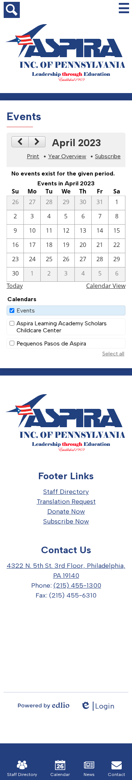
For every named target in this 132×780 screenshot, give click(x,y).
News (89, 774)
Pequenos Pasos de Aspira (51, 343)
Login (97, 706)
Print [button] (33, 156)
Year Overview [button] (67, 156)
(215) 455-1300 (77, 585)
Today (15, 286)
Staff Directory (22, 774)
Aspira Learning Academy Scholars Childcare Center (61, 327)
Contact (116, 774)
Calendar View (105, 286)
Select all (113, 354)
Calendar (60, 774)
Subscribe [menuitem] (108, 156)
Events (25, 310)
